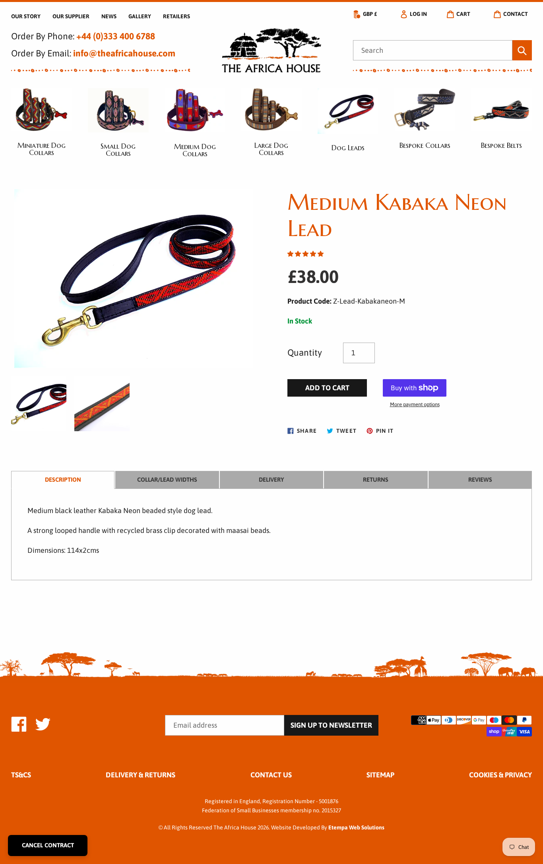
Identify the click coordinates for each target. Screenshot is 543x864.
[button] (305, 253)
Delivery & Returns (140, 775)
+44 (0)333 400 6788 (115, 36)
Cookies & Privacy (500, 775)
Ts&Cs (21, 775)
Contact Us (271, 775)
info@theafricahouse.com (124, 53)
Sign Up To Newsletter (331, 725)
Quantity (304, 352)
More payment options (415, 404)
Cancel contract (48, 845)
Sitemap (380, 775)
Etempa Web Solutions (356, 827)
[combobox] (432, 50)
